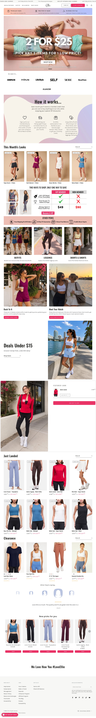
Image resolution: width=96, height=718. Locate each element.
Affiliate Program (23, 696)
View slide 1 (46, 68)
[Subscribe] (91, 687)
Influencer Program (24, 693)
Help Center (7, 686)
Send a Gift (37, 686)
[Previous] (17, 593)
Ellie (8, 710)
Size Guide (7, 698)
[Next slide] (89, 631)
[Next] (78, 593)
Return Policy (7, 693)
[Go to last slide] (6, 631)
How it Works (22, 686)
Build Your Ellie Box (56, 317)
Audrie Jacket (63, 390)
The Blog (21, 698)
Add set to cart (74, 403)
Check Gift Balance (39, 689)
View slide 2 (50, 68)
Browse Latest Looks (11, 317)
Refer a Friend (22, 689)
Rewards (21, 691)
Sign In (66, 5)
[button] (87, 5)
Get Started (78, 5)
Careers (21, 701)
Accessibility (22, 703)
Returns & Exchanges (10, 696)
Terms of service (22, 712)
